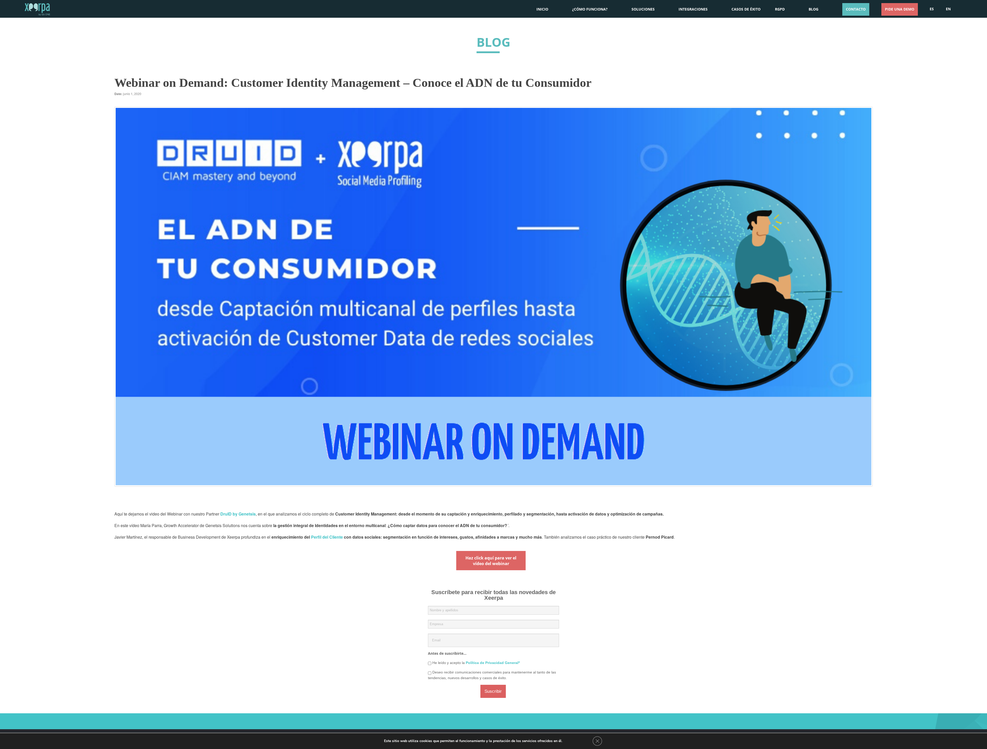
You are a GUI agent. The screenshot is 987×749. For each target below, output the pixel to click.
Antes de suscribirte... (447, 653)
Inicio (542, 9)
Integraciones (693, 9)
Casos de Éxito (746, 9)
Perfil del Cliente (327, 537)
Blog (813, 9)
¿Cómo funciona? (590, 9)
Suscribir (493, 691)
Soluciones (643, 9)
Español (932, 8)
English (948, 8)
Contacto (856, 9)
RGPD (780, 9)
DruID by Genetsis (238, 514)
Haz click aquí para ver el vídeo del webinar (490, 560)
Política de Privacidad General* (493, 663)
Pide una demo (899, 9)
